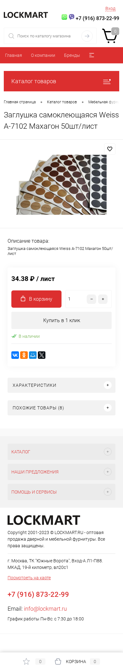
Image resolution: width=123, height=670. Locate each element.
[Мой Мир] (33, 355)
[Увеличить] (61, 185)
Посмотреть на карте (29, 577)
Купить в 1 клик (61, 320)
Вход (110, 8)
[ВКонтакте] (15, 355)
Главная (13, 55)
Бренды (72, 55)
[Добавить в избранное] (109, 149)
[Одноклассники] (24, 355)
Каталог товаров (33, 81)
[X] (41, 355)
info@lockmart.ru (45, 608)
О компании (43, 55)
